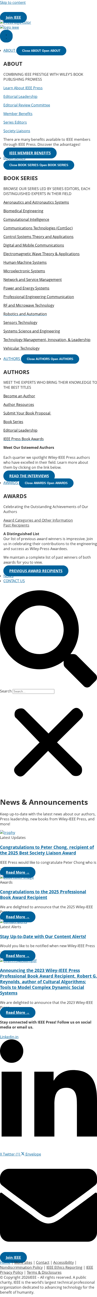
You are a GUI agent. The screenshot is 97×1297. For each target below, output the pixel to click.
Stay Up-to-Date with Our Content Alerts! (43, 936)
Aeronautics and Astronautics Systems (36, 202)
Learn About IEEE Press (23, 87)
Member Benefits (17, 113)
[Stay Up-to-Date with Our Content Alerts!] (13, 921)
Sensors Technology (20, 322)
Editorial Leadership (20, 96)
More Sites (37, 12)
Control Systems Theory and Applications (38, 236)
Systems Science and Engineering (31, 331)
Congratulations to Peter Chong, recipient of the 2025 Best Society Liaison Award (47, 850)
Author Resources (18, 404)
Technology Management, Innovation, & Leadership (46, 339)
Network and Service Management (32, 279)
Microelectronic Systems (24, 270)
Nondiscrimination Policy (21, 1267)
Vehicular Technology (21, 348)
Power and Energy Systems (26, 288)
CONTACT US (14, 580)
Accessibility (63, 1262)
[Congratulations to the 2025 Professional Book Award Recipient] (17, 877)
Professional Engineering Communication (38, 296)
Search (6, 691)
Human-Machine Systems (25, 262)
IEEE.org (7, 7)
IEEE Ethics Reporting (64, 1267)
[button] (48, 639)
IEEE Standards (76, 7)
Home (5, 1262)
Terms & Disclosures (44, 1272)
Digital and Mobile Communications (33, 245)
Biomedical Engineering (23, 210)
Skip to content (13, 2)
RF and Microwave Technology (28, 305)
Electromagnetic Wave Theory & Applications (41, 253)
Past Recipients (16, 525)
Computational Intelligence (26, 219)
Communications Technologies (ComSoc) (38, 228)
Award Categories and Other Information (38, 520)
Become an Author (19, 395)
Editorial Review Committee (26, 105)
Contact (42, 1262)
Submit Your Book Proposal (27, 413)
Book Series (13, 421)
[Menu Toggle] (6, 36)
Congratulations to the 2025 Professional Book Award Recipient (43, 894)
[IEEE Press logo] (15, 22)
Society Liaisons (16, 130)
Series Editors (15, 122)
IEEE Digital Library (39, 7)
